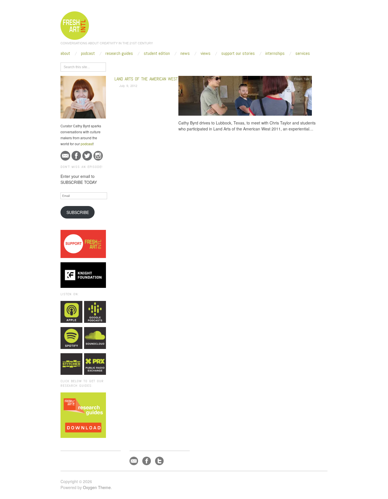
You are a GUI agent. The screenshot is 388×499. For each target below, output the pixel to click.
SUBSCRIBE (77, 212)
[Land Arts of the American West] (245, 97)
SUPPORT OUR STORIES (238, 53)
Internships (275, 53)
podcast (87, 143)
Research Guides (119, 53)
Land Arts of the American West (146, 79)
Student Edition (157, 53)
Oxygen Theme (97, 487)
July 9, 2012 (128, 85)
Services (302, 53)
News (185, 53)
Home (136, 66)
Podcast (88, 53)
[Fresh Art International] (75, 24)
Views (205, 53)
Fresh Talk (301, 78)
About (65, 53)
